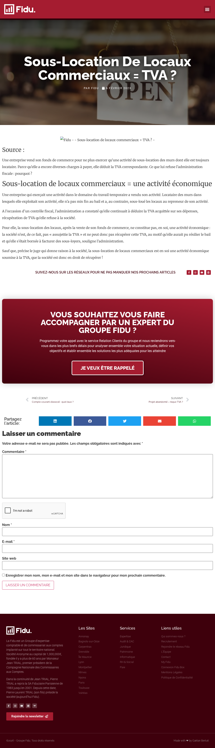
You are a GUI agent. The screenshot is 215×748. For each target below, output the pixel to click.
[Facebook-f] (189, 272)
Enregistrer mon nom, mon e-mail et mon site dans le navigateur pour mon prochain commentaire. (86, 575)
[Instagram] (195, 272)
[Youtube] (202, 272)
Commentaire (14, 452)
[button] (207, 9)
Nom (7, 525)
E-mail (8, 541)
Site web (9, 558)
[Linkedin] (208, 272)
